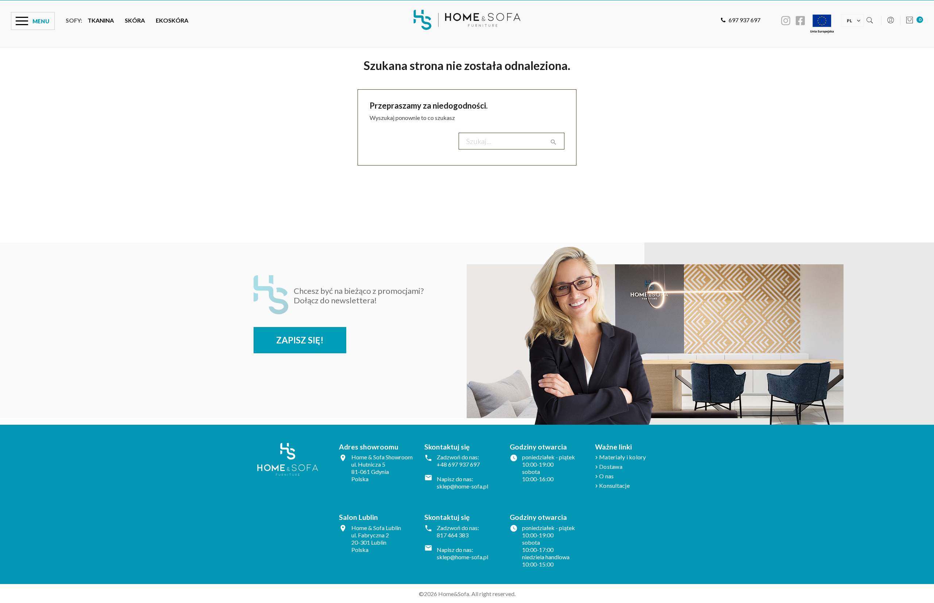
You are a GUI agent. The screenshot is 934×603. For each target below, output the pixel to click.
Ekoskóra (172, 20)
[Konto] (891, 21)
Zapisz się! (300, 340)
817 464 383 (452, 535)
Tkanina (101, 20)
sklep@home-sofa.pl (462, 486)
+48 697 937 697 (458, 464)
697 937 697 (744, 19)
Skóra (135, 20)
